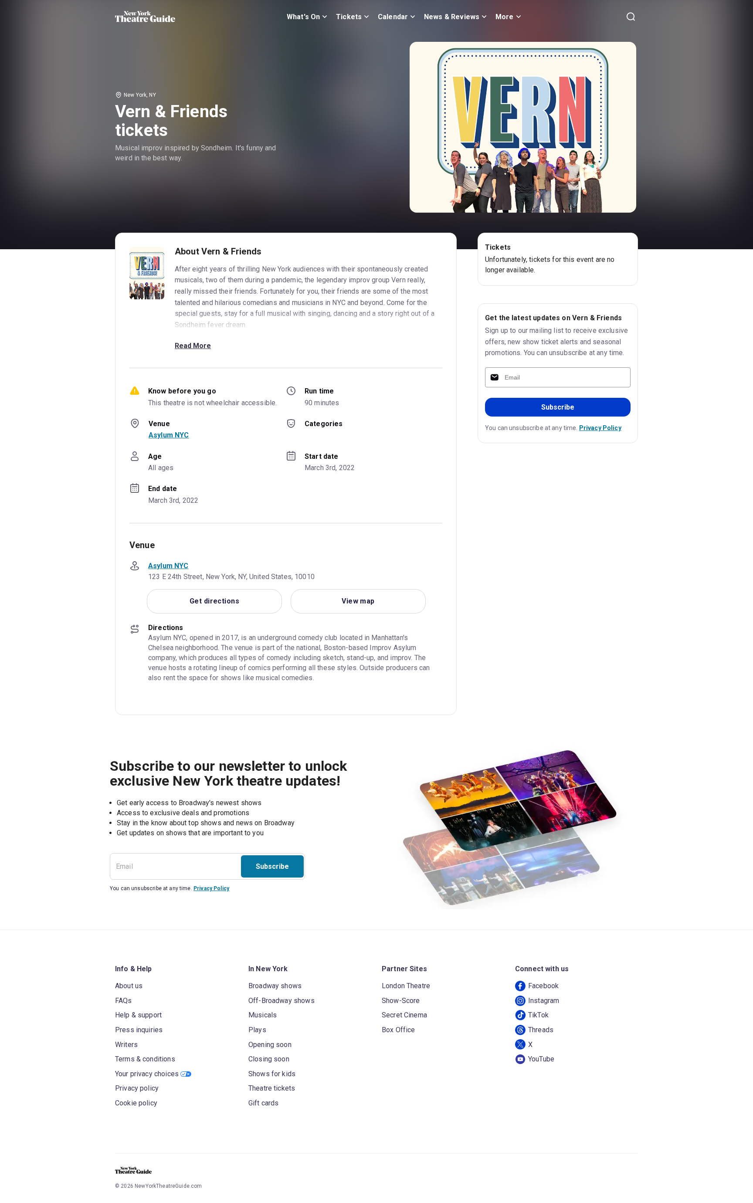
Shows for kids (271, 1074)
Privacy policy (137, 1088)
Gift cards (263, 1103)
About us (128, 986)
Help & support (138, 1015)
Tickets (349, 17)
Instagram (543, 1000)
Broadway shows (275, 986)
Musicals (262, 1015)
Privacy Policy (600, 427)
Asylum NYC (169, 435)
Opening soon (270, 1044)
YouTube (541, 1059)
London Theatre (406, 986)
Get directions (214, 601)
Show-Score (401, 1000)
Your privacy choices (147, 1074)
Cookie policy (136, 1103)
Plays (257, 1030)
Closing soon (268, 1059)
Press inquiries (139, 1030)
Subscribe (557, 407)
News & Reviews (451, 17)
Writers (126, 1044)
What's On (303, 17)
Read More (193, 346)
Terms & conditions (145, 1059)
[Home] (145, 17)
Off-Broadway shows (281, 1000)
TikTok (538, 1015)
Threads (540, 1030)
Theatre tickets (271, 1088)
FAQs (123, 1000)
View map (358, 601)
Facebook (543, 986)
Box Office (398, 1030)
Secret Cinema (404, 1015)
